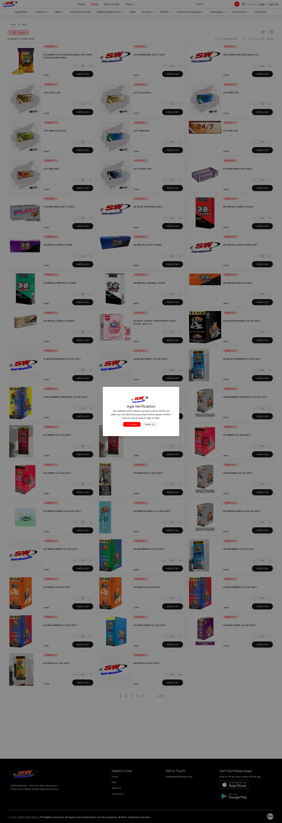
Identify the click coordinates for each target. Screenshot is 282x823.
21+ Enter (132, 424)
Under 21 (150, 424)
